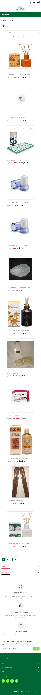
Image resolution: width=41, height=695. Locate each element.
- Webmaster (31, 691)
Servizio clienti (20, 593)
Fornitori (5, 572)
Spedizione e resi (20, 631)
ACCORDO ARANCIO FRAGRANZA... (19, 75)
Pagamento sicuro (20, 612)
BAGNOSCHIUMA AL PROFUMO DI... (19, 458)
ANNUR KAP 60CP (13, 416)
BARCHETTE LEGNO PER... (15, 501)
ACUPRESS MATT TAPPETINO (17, 160)
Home (3, 566)
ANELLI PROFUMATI (13, 373)
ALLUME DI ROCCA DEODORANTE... (19, 203)
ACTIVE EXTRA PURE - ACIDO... (17, 118)
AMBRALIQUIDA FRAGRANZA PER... (18, 331)
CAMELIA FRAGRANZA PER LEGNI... (18, 543)
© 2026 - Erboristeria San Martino (16, 691)
